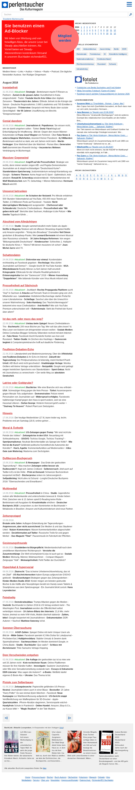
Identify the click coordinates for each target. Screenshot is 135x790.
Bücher (50, 777)
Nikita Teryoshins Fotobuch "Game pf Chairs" (96, 91)
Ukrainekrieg (82, 69)
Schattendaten (11, 254)
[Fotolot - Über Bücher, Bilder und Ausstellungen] (86, 83)
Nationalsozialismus (85, 59)
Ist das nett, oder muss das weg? (23, 318)
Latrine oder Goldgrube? (18, 382)
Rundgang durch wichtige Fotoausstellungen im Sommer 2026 (103, 94)
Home (27, 777)
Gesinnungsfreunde (15, 542)
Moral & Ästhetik (13, 427)
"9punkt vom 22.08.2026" (95, 112)
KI (105, 54)
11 (111, 30)
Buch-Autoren (60, 777)
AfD (78, 49)
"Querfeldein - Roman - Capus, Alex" (100, 103)
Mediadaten (26, 780)
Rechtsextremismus (85, 64)
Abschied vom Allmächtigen (20, 221)
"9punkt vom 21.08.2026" (95, 147)
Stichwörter (73, 777)
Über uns (45, 780)
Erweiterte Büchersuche (13, 19)
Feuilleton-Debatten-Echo (18, 349)
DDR (124, 49)
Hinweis (7, 413)
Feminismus (95, 54)
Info (61, 728)
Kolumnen (83, 777)
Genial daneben (12, 120)
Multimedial (10, 488)
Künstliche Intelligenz (118, 54)
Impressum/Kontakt (69, 780)
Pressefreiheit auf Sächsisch (20, 285)
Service (36, 780)
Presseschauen (38, 777)
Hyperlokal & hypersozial (18, 567)
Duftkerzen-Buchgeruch (17, 458)
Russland (101, 64)
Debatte (101, 777)
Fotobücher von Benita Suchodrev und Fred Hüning (99, 87)
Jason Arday (105, 49)
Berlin (116, 49)
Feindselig (9, 597)
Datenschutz (85, 780)
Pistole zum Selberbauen (18, 682)
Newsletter (55, 780)
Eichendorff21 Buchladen (102, 780)
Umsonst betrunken (15, 191)
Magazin (93, 777)
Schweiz (112, 64)
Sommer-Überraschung (17, 627)
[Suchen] (130, 14)
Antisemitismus (89, 49)
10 (107, 30)
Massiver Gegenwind (15, 157)
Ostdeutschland (104, 59)
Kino (108, 777)
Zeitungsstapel (12, 515)
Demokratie (81, 54)
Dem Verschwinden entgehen (20, 654)
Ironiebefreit (10, 87)
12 (115, 30)
